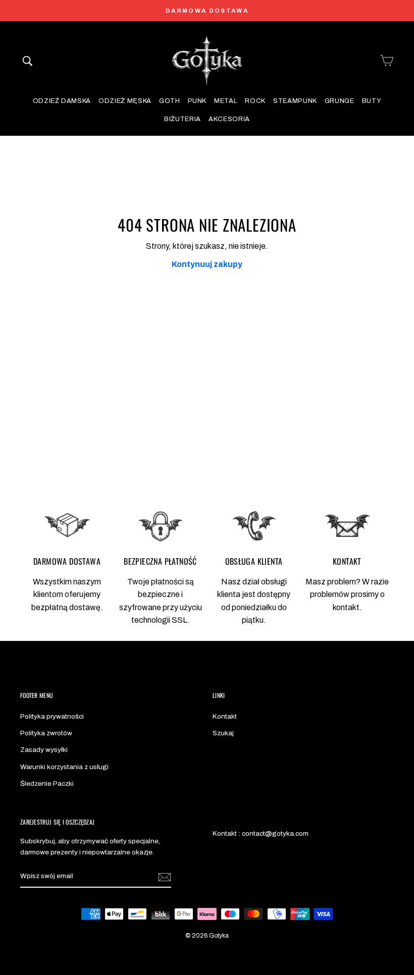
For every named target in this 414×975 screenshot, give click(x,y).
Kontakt (225, 716)
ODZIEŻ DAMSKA (62, 100)
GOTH (169, 100)
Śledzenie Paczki (47, 783)
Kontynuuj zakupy (207, 264)
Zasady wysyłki (44, 749)
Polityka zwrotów (46, 733)
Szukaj (223, 733)
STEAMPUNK (295, 100)
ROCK (255, 100)
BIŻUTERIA (182, 119)
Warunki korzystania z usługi (64, 767)
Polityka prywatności (52, 716)
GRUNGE (339, 100)
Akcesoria (229, 119)
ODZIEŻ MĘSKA (124, 100)
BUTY (372, 100)
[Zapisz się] (164, 876)
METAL (225, 100)
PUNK (197, 100)
